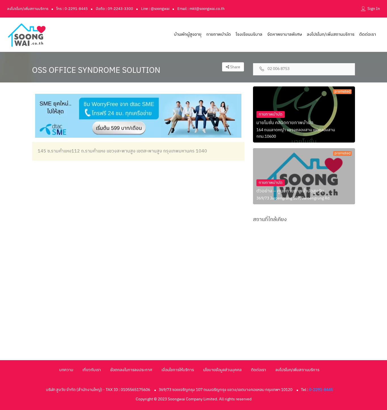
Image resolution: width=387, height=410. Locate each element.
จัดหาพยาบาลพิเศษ (284, 34)
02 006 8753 (278, 69)
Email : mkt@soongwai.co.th (200, 9)
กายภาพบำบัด (218, 34)
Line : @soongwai (155, 9)
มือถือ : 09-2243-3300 (114, 9)
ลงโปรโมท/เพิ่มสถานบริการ (27, 9)
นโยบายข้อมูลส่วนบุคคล (222, 370)
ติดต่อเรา (367, 34)
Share (234, 67)
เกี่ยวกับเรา (91, 370)
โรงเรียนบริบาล (249, 34)
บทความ (66, 370)
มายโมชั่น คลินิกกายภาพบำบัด (284, 123)
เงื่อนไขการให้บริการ (177, 370)
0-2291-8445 (321, 389)
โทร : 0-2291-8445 (72, 9)
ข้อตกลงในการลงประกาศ (131, 370)
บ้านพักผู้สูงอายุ (187, 34)
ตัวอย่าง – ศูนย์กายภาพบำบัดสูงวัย (290, 191)
